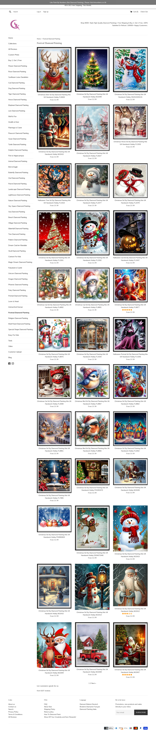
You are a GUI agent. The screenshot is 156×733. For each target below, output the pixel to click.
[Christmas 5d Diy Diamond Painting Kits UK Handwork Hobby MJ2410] (54, 127)
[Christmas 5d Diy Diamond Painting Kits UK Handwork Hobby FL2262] (92, 232)
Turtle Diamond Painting (17, 144)
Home (10, 38)
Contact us (12, 707)
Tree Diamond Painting (16, 234)
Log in (39, 12)
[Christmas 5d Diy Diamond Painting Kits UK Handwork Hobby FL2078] (130, 180)
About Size (48, 707)
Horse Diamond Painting (17, 100)
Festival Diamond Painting (18, 313)
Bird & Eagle (13, 167)
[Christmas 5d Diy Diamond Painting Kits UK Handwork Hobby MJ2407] (130, 644)
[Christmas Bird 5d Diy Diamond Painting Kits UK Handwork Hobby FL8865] (92, 428)
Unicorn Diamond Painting (18, 273)
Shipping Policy (49, 709)
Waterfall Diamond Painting (18, 228)
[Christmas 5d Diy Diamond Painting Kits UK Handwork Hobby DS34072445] (92, 527)
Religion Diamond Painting (18, 318)
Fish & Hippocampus (16, 156)
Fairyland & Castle (15, 268)
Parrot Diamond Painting (17, 184)
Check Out (144, 12)
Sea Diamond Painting (16, 212)
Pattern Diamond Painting (17, 240)
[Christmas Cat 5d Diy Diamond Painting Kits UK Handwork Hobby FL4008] (54, 381)
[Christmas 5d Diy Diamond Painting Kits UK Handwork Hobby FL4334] (92, 334)
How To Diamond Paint (52, 714)
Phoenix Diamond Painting (18, 285)
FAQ (45, 704)
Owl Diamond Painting (16, 178)
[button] (127, 310)
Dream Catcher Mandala (17, 245)
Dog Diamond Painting (16, 88)
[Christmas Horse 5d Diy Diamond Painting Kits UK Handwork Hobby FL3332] (130, 122)
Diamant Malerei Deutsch (89, 704)
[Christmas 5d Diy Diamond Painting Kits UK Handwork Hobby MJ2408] (92, 644)
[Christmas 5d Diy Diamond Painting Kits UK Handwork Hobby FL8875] (54, 334)
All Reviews (12, 49)
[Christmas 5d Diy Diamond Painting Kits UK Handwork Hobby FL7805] (54, 475)
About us (11, 704)
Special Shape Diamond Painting (20, 329)
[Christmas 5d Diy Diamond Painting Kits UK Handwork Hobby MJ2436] (130, 471)
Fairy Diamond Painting (17, 290)
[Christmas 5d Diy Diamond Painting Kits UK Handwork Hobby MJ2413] (92, 587)
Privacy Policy (13, 712)
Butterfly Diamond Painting (18, 172)
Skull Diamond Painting (17, 251)
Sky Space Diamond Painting (19, 206)
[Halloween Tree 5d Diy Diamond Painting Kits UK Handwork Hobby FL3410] (54, 180)
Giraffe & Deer (13, 122)
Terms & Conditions (15, 714)
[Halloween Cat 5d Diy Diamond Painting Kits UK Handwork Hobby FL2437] (130, 232)
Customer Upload (14, 352)
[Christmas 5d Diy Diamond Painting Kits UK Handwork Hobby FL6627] (92, 128)
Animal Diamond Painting (17, 161)
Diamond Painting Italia (88, 709)
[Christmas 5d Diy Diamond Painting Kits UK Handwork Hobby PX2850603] (54, 518)
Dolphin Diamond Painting (18, 150)
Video (10, 346)
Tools (10, 341)
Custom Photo (13, 55)
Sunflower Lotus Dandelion (18, 77)
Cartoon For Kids (14, 257)
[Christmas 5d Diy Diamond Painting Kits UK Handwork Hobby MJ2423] (130, 528)
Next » (93, 683)
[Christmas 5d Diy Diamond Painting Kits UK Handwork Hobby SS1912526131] (130, 69)
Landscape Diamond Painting (19, 189)
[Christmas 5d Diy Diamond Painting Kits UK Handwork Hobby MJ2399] (92, 69)
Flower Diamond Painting (17, 66)
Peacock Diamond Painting (18, 133)
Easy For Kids (13, 335)
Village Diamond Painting (17, 223)
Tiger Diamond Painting (17, 94)
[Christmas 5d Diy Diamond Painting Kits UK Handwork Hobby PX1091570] (92, 471)
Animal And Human (15, 307)
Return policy (49, 712)
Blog (10, 357)
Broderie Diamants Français (90, 707)
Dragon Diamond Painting (17, 279)
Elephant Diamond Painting (18, 105)
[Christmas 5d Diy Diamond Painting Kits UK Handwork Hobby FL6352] (130, 428)
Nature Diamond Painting (17, 200)
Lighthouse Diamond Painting (19, 195)
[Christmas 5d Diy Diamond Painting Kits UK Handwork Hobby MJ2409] (54, 645)
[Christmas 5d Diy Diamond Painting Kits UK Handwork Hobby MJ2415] (54, 586)
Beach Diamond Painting (17, 217)
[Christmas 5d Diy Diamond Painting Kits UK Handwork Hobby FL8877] (130, 285)
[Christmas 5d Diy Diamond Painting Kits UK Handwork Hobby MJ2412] (130, 585)
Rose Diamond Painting (17, 72)
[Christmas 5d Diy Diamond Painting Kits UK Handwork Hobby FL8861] (54, 428)
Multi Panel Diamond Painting (19, 324)
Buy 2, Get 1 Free (15, 60)
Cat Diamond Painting (16, 83)
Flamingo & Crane (15, 128)
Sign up (45, 12)
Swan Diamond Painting (17, 139)
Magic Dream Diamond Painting (20, 262)
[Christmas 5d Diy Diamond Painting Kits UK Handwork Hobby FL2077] (92, 180)
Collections (12, 44)
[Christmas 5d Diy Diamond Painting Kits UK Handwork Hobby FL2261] (54, 232)
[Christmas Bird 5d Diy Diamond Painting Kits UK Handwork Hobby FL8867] (92, 381)
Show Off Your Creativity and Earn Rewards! (60, 717)
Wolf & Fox (12, 116)
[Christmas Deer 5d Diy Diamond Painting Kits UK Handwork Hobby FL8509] (54, 69)
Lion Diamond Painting (16, 111)
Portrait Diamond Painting (17, 296)
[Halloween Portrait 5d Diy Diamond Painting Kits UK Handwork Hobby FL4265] (130, 334)
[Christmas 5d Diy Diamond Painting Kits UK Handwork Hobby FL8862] (130, 381)
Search (10, 709)
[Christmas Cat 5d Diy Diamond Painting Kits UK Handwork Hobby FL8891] (92, 285)
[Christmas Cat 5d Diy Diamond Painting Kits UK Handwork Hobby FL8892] (54, 285)
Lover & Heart (13, 301)
